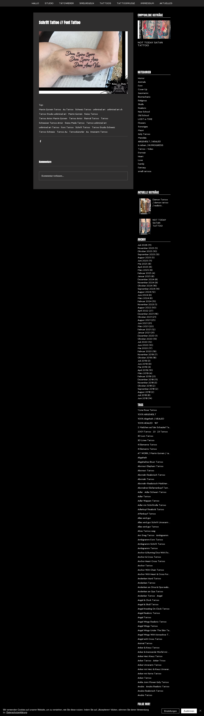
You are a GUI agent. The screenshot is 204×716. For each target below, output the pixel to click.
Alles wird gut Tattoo (148, 526)
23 (154, 431)
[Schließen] (200, 711)
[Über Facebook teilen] (40, 141)
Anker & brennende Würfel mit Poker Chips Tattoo (154, 652)
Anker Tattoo (144, 660)
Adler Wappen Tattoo (148, 501)
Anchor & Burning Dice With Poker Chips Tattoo (154, 552)
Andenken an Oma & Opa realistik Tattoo (154, 587)
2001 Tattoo (144, 431)
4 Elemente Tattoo (147, 444)
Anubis (141, 686)
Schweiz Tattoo (83, 109)
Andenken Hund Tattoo (149, 578)
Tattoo (104, 118)
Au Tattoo (68, 109)
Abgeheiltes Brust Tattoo (150, 462)
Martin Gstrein (75, 114)
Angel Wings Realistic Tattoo (152, 622)
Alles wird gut (144, 518)
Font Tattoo (67, 127)
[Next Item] (165, 29)
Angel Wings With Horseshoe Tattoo (154, 634)
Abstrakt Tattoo (146, 479)
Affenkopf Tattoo (147, 514)
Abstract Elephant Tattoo (150, 466)
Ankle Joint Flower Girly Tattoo (153, 682)
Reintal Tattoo (91, 118)
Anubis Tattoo (145, 695)
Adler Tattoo (144, 496)
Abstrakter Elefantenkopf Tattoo (154, 488)
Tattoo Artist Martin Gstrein (53, 118)
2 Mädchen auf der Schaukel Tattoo (154, 427)
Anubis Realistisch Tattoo (150, 691)
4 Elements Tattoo (147, 449)
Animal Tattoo (145, 643)
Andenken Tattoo (146, 583)
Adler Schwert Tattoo (155, 492)
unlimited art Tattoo (49, 127)
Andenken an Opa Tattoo (150, 591)
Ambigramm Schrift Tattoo (151, 544)
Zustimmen (189, 710)
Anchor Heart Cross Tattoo (151, 561)
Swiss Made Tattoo (75, 123)
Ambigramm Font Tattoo (150, 539)
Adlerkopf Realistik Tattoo (151, 509)
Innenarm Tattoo (99, 132)
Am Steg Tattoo (146, 535)
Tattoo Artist (75, 118)
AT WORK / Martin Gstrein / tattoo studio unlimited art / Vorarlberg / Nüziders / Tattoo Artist (154, 453)
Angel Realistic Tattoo (149, 613)
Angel (159, 596)
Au (87, 132)
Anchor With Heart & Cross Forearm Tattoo (154, 574)
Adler (140, 492)
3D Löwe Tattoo (146, 440)
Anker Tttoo (159, 660)
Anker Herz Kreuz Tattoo (150, 656)
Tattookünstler (76, 132)
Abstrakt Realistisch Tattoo (151, 475)
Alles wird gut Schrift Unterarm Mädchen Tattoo (154, 522)
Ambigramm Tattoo (148, 548)
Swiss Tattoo (91, 114)
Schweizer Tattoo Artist (51, 123)
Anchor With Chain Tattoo (151, 570)
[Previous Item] (142, 29)
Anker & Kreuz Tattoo (148, 647)
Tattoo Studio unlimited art (52, 114)
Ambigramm (162, 535)
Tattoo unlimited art (96, 123)
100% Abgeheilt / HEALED (151, 419)
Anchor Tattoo (145, 565)
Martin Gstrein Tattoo (50, 109)
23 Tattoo (162, 431)
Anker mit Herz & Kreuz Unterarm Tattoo (154, 669)
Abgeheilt (142, 457)
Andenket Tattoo (146, 596)
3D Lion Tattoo (145, 436)
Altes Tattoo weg (146, 531)
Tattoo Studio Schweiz (103, 127)
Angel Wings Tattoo (148, 626)
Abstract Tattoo (146, 470)
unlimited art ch (114, 109)
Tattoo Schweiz (47, 132)
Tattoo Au (62, 132)
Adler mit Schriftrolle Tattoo (152, 505)
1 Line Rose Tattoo (147, 410)
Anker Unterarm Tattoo (149, 665)
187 (156, 423)
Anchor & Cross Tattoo (149, 557)
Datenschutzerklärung (16, 712)
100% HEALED (145, 423)
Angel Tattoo (144, 617)
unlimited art (99, 109)
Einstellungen (170, 710)
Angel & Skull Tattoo (148, 604)
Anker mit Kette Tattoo (149, 673)
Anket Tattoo (144, 678)
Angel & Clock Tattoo (148, 600)
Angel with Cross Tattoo (150, 639)
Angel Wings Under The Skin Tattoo (154, 630)
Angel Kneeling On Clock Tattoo (154, 609)
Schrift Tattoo (82, 127)
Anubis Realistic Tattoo (157, 686)
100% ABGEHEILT (147, 414)
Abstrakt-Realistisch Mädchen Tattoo (154, 483)
